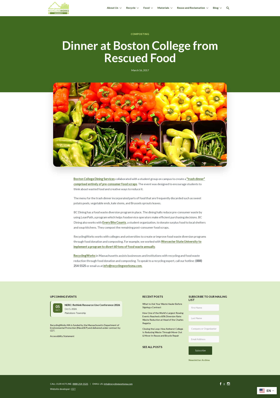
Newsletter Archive (199, 360)
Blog (215, 7)
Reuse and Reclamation (191, 7)
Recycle (130, 7)
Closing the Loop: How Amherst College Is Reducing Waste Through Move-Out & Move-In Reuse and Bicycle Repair (162, 332)
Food (146, 7)
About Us (112, 7)
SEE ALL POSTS (152, 347)
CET (73, 389)
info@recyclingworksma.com (118, 383)
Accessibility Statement (62, 336)
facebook (220, 384)
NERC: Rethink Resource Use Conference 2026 (92, 304)
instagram (228, 384)
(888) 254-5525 (80, 383)
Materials (163, 7)
